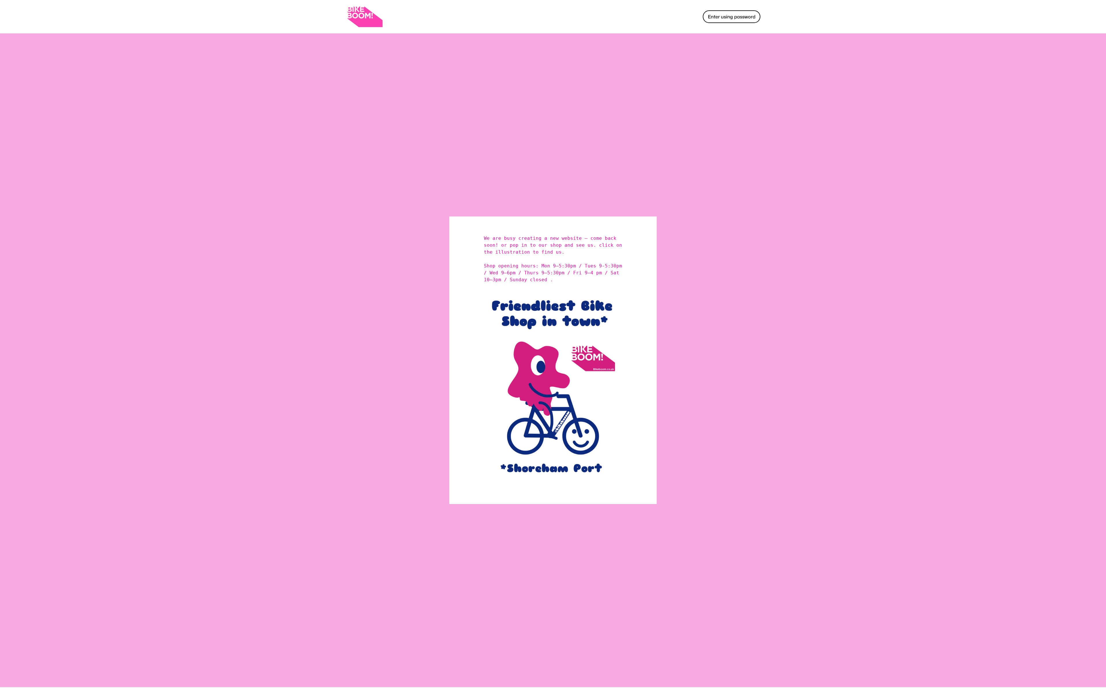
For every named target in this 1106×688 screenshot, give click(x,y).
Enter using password (731, 17)
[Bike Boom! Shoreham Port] (365, 16)
